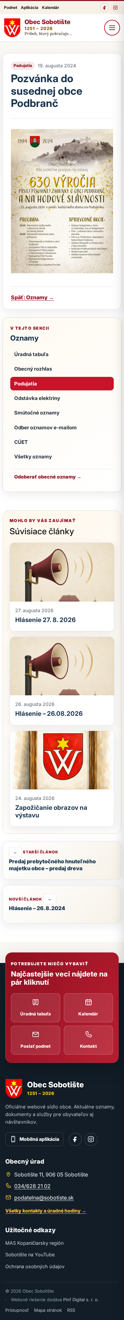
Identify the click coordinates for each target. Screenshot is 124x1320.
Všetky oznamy (33, 456)
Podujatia (25, 383)
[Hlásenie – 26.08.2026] (62, 666)
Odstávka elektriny (37, 398)
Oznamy (24, 338)
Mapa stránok (48, 1310)
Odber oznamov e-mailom (45, 427)
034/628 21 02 (32, 1186)
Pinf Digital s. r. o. (81, 1299)
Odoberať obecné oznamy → (47, 476)
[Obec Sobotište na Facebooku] (104, 7)
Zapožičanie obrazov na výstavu (51, 811)
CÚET (21, 442)
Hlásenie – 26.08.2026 (49, 713)
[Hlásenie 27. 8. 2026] (62, 572)
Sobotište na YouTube (30, 1254)
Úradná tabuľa (31, 354)
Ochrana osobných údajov (34, 1266)
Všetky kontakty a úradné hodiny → (45, 1210)
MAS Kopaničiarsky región (34, 1243)
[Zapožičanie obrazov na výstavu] (62, 760)
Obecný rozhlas (33, 369)
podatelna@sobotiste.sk (44, 1197)
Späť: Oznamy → (32, 297)
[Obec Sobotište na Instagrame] (115, 7)
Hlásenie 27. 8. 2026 (45, 620)
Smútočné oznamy (37, 413)
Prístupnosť (17, 1310)
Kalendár (50, 7)
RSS (71, 1310)
